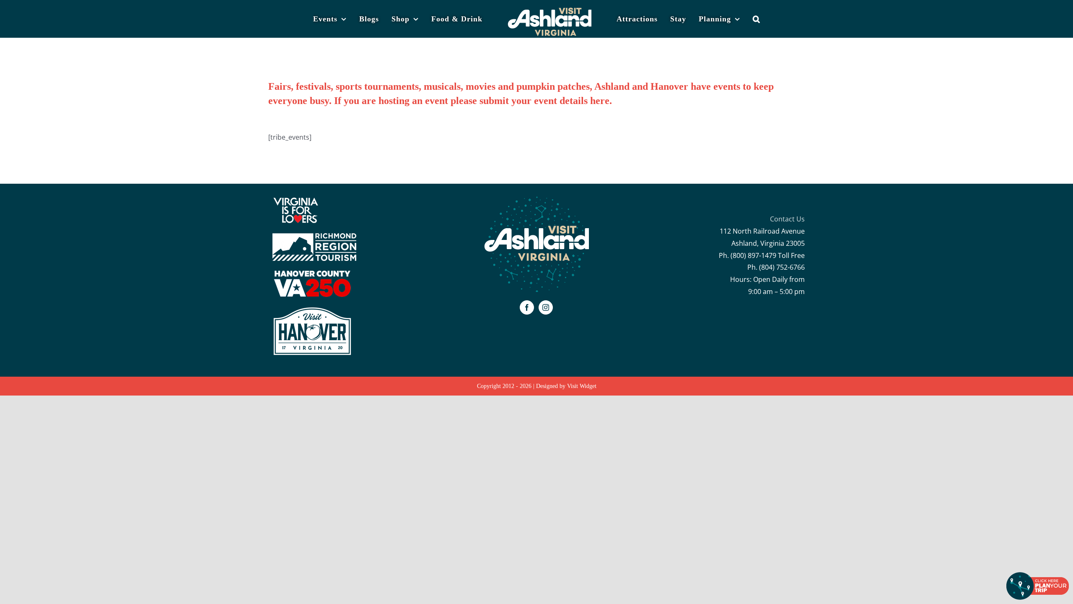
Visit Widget (581, 386)
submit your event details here (544, 100)
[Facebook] (527, 307)
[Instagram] (546, 307)
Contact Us (787, 219)
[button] (742, 10)
